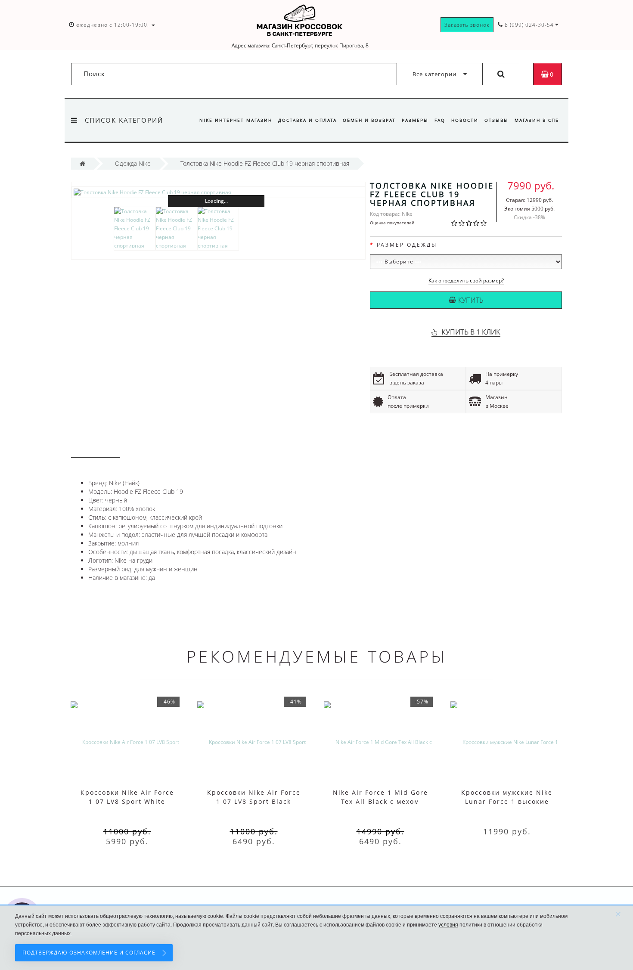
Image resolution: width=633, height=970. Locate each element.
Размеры (415, 120)
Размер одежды (407, 245)
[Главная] (82, 163)
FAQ (439, 120)
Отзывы (496, 120)
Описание (96, 449)
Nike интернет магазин (235, 120)
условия (448, 925)
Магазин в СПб (537, 120)
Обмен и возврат (369, 120)
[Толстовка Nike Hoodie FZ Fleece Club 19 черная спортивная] (218, 192)
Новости (464, 120)
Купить (471, 300)
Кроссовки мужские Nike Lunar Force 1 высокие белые (506, 801)
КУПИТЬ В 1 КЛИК (470, 332)
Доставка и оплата (307, 120)
